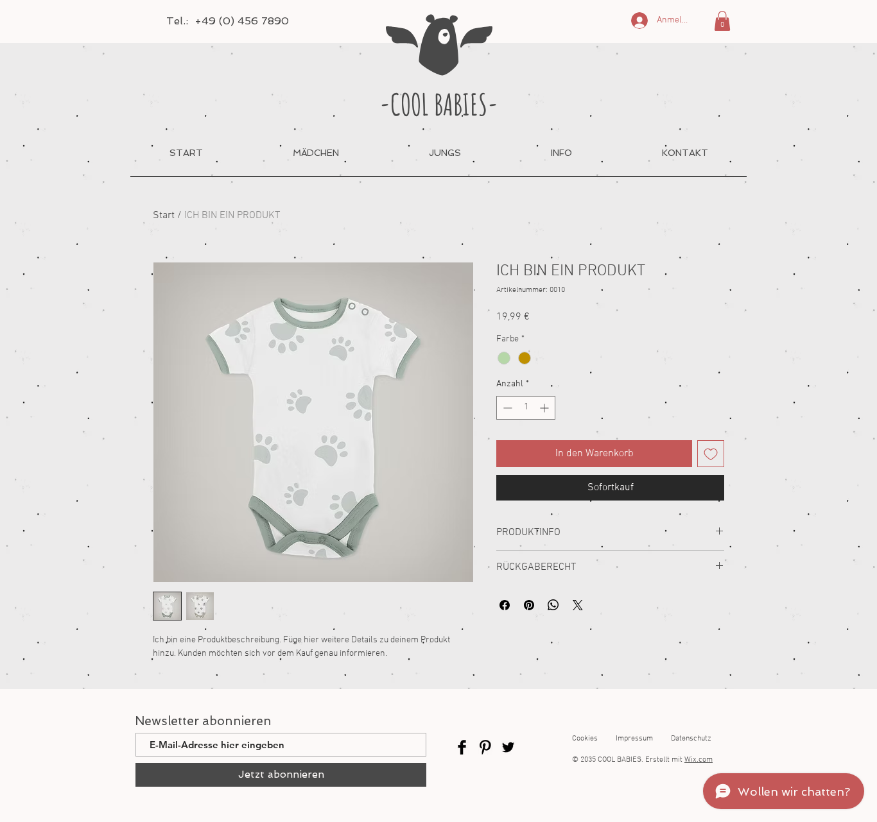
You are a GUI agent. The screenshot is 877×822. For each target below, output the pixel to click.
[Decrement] (506, 408)
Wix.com (698, 759)
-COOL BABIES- (438, 104)
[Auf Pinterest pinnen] (529, 605)
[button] (722, 21)
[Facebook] (462, 747)
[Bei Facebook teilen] (504, 605)
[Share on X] (578, 605)
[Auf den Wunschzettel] (710, 453)
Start (164, 215)
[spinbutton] (525, 408)
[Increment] (545, 408)
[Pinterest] (485, 747)
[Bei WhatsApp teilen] (553, 605)
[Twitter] (508, 747)
